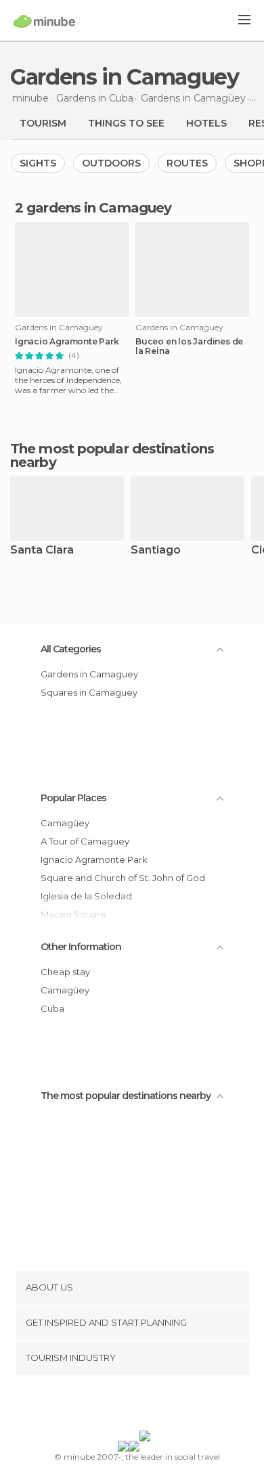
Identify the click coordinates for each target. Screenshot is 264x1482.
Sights (38, 163)
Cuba (52, 1008)
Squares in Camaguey (89, 692)
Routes (187, 163)
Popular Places (73, 798)
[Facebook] (111, 1405)
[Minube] (44, 21)
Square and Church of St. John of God (123, 877)
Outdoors (111, 163)
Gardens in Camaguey (89, 674)
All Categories (71, 649)
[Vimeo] (146, 1405)
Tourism (43, 123)
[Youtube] (164, 1405)
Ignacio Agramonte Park (67, 341)
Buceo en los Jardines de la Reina (189, 346)
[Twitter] (128, 1405)
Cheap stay (65, 971)
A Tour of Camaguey (85, 841)
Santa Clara (42, 550)
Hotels (206, 123)
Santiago (156, 550)
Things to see (126, 123)
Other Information (81, 947)
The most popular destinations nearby (112, 455)
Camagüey (65, 822)
